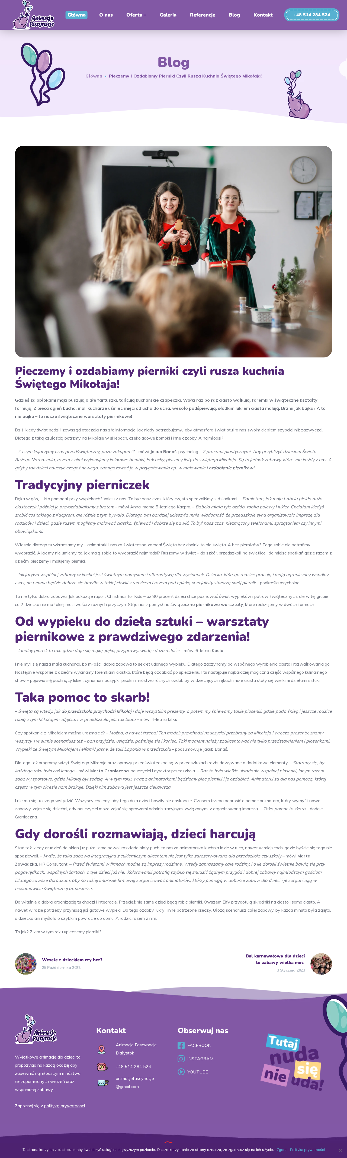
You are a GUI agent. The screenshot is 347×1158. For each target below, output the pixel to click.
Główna (93, 76)
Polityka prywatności (307, 1149)
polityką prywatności (64, 1105)
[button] (311, 14)
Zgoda (282, 1149)
